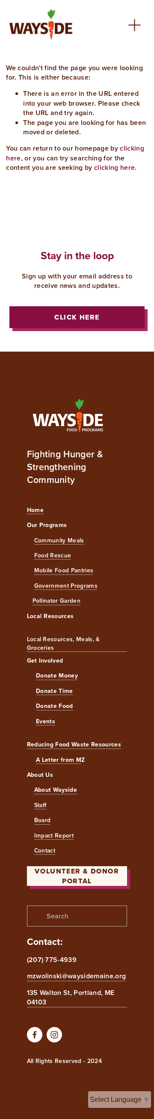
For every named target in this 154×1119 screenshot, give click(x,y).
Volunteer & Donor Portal (77, 876)
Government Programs (66, 586)
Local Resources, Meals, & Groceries (63, 643)
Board (42, 820)
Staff (40, 805)
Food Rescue (52, 555)
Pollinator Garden (56, 601)
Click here (77, 317)
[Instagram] (54, 1034)
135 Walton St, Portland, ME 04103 (71, 997)
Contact (44, 851)
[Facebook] (34, 1034)
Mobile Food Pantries (63, 570)
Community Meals (59, 540)
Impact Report (54, 836)
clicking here (114, 167)
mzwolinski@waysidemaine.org (76, 976)
